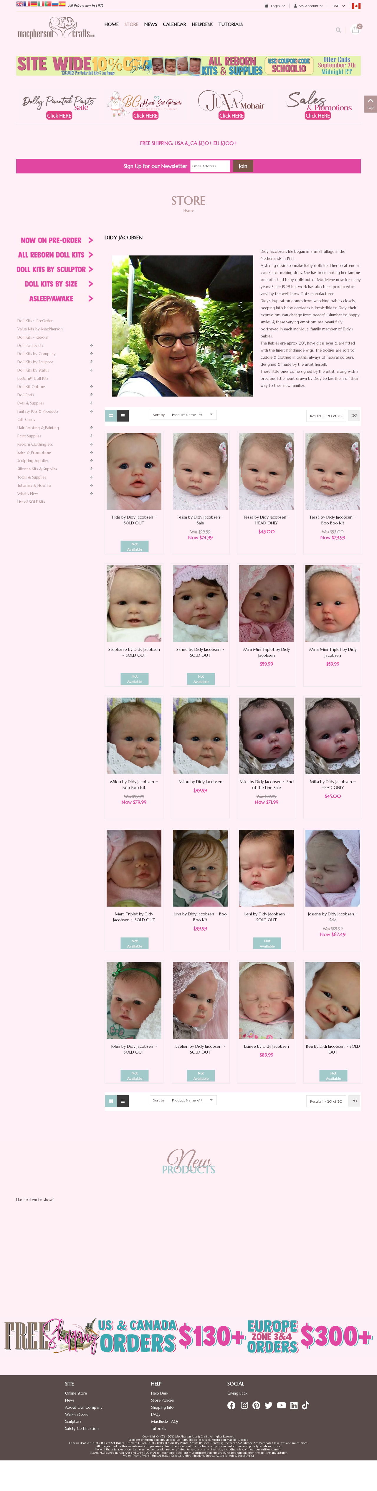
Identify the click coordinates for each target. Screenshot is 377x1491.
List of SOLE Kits (31, 501)
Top (370, 107)
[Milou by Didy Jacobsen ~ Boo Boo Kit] (134, 735)
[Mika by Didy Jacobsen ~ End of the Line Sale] (266, 735)
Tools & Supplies (31, 477)
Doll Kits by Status (33, 370)
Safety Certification (82, 1428)
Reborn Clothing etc (35, 444)
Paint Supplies (29, 436)
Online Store (76, 1393)
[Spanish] (62, 3)
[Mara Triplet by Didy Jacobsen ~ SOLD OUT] (134, 867)
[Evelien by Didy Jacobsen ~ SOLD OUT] (200, 1000)
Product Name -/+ (187, 414)
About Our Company (83, 1407)
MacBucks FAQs (164, 1421)
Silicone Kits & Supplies (37, 469)
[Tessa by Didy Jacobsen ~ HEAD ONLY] (266, 471)
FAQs (155, 1414)
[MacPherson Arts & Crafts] (56, 34)
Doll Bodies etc (30, 345)
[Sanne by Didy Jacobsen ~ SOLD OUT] (200, 603)
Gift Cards (26, 419)
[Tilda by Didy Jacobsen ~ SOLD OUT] (134, 471)
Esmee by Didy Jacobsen (266, 1046)
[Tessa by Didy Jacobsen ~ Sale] (200, 471)
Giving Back (237, 1393)
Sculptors (73, 1421)
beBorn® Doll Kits (32, 378)
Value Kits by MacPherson (40, 329)
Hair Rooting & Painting (38, 427)
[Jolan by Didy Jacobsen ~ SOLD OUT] (134, 1000)
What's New (27, 493)
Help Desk (159, 1393)
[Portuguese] (48, 3)
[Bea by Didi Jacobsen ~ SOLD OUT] (332, 1000)
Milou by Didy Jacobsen (200, 781)
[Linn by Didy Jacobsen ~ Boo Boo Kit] (200, 867)
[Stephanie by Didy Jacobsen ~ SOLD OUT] (134, 603)
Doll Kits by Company (36, 353)
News (70, 1400)
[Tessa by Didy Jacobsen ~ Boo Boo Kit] (332, 471)
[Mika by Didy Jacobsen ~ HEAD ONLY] (332, 735)
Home (188, 210)
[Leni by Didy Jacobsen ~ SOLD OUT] (266, 867)
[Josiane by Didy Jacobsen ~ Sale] (332, 867)
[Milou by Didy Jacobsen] (200, 735)
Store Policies (163, 1400)
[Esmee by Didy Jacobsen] (266, 1000)
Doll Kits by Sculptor (35, 362)
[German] (33, 3)
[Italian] (40, 3)
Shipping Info (162, 1407)
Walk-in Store (76, 1414)
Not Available (134, 546)
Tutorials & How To (34, 485)
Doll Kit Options (31, 386)
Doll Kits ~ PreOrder (35, 320)
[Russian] (55, 3)
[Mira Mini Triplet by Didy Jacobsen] (266, 603)
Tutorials (158, 1428)
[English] (19, 3)
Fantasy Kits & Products (37, 411)
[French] (26, 3)
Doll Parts (25, 394)
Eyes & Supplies (30, 403)
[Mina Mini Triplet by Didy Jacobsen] (332, 603)
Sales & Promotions (34, 452)
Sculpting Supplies (32, 460)
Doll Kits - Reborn (32, 337)
